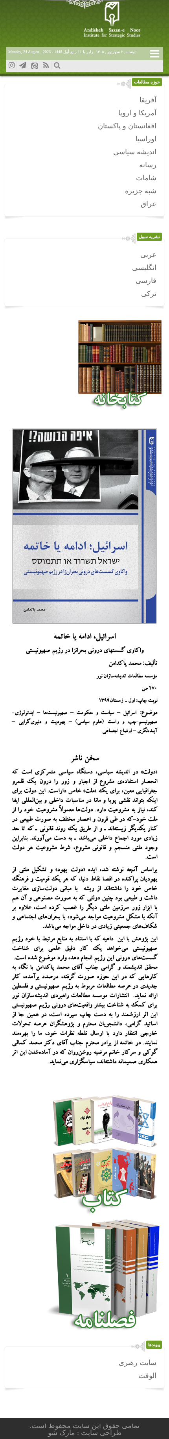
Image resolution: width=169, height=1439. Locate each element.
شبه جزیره (140, 191)
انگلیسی (144, 268)
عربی (148, 255)
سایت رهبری (137, 1363)
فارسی (146, 281)
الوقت (147, 1376)
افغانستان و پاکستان (127, 126)
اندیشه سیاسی (134, 152)
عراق (148, 204)
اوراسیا (146, 139)
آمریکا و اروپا (137, 113)
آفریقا (148, 100)
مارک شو (62, 1433)
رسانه (147, 165)
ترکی (148, 294)
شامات (146, 178)
